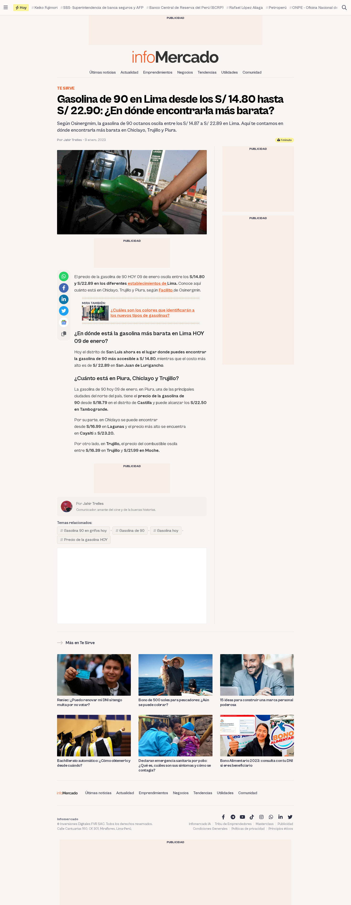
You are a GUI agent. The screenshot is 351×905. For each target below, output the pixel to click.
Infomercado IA (200, 824)
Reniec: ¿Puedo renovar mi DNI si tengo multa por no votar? (89, 702)
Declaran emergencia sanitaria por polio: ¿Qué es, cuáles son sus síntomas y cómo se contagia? (174, 765)
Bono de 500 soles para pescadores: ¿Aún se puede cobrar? (173, 702)
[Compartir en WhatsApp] (64, 276)
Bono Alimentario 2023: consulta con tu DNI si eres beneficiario (256, 763)
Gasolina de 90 (131, 530)
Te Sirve (66, 88)
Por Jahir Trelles (69, 140)
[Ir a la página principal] (175, 57)
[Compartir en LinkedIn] (64, 299)
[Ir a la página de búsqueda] (344, 7)
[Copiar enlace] (64, 334)
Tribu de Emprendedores (233, 824)
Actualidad (129, 72)
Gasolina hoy (167, 530)
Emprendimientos (157, 72)
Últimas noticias (103, 72)
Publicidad (285, 824)
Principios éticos (281, 829)
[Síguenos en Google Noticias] (64, 322)
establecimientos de (147, 283)
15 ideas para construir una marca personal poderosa (256, 702)
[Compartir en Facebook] (64, 288)
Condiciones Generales (210, 829)
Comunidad (252, 72)
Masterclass (265, 824)
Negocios (185, 72)
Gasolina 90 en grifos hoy (85, 530)
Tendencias (207, 72)
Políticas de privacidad (248, 829)
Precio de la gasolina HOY (85, 540)
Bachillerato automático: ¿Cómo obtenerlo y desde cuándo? (93, 763)
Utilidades (229, 72)
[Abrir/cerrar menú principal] (6, 7)
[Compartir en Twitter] (64, 311)
